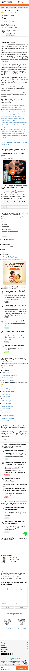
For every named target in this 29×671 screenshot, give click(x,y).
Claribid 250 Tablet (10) (8, 415)
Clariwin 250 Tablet (7, 413)
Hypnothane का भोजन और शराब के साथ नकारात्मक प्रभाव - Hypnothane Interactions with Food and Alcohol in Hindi (14, 142)
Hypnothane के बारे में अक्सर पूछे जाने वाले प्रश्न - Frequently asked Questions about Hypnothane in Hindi (14, 136)
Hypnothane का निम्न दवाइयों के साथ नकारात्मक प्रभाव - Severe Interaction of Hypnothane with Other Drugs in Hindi (15, 125)
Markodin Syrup (6, 394)
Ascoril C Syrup (6, 389)
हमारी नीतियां (3, 643)
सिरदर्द (3, 242)
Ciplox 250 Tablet (7, 408)
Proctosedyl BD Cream (8, 380)
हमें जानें (2, 642)
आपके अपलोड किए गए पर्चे (10, 35)
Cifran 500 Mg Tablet (7, 401)
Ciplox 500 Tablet (7, 403)
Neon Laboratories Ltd (10, 25)
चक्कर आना (4, 259)
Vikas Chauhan (14, 558)
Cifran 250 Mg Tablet (7, 406)
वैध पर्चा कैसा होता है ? (10, 32)
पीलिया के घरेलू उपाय (14, 257)
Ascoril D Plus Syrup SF (8, 377)
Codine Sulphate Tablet (8, 391)
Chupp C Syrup (6, 396)
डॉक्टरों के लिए (3, 647)
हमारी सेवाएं (3, 645)
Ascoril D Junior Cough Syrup (9, 375)
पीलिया (3, 257)
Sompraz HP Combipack (8, 418)
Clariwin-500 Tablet (7, 420)
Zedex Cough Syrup (7, 372)
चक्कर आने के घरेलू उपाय (17, 259)
